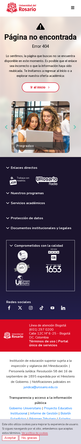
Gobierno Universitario (25, 408)
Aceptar (10, 438)
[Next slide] (74, 127)
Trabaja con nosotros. (23, 179)
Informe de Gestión (44, 413)
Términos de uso (42, 341)
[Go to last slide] (6, 127)
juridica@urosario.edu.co (40, 387)
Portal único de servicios (48, 343)
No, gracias (29, 438)
